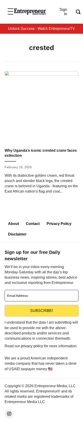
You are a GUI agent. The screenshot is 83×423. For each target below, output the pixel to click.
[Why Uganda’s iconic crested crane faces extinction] (41, 134)
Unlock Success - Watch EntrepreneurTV (41, 29)
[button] (10, 11)
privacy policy (32, 346)
